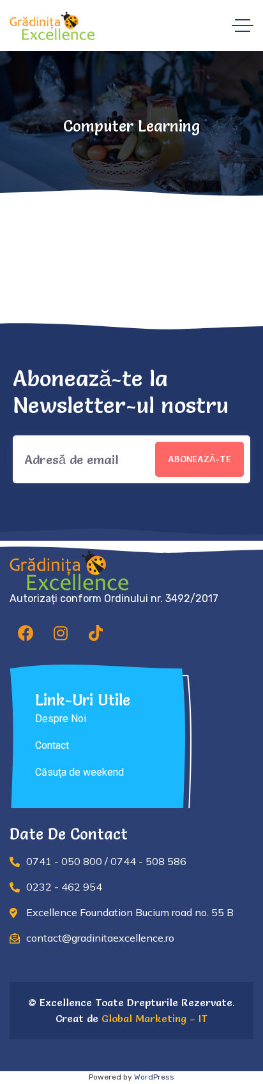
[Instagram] (61, 633)
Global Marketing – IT (153, 1018)
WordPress (154, 1077)
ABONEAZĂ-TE (199, 459)
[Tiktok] (96, 633)
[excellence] (52, 25)
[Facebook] (25, 633)
